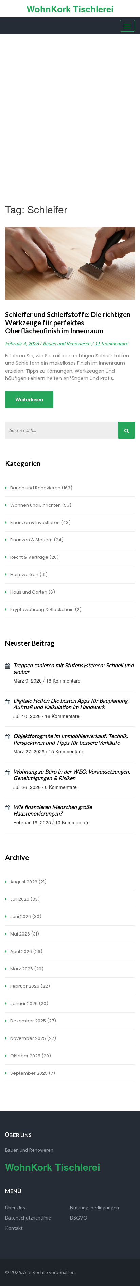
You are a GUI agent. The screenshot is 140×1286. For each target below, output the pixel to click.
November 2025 (32, 1038)
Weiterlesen (29, 399)
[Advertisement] (70, 108)
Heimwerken (28, 574)
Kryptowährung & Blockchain (45, 609)
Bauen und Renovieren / (68, 343)
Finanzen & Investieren (40, 522)
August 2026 (28, 882)
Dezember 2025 (32, 1021)
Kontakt (14, 1228)
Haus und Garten (32, 592)
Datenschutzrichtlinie (28, 1218)
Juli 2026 (24, 899)
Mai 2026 (24, 934)
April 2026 (25, 951)
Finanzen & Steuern (36, 540)
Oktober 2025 (30, 1055)
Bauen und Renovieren (40, 487)
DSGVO (78, 1218)
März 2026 (26, 969)
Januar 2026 (28, 1003)
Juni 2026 (25, 916)
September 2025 (32, 1073)
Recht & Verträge (34, 557)
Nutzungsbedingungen (94, 1207)
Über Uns (15, 1207)
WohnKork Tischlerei (70, 8)
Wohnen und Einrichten (40, 505)
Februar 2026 (29, 986)
